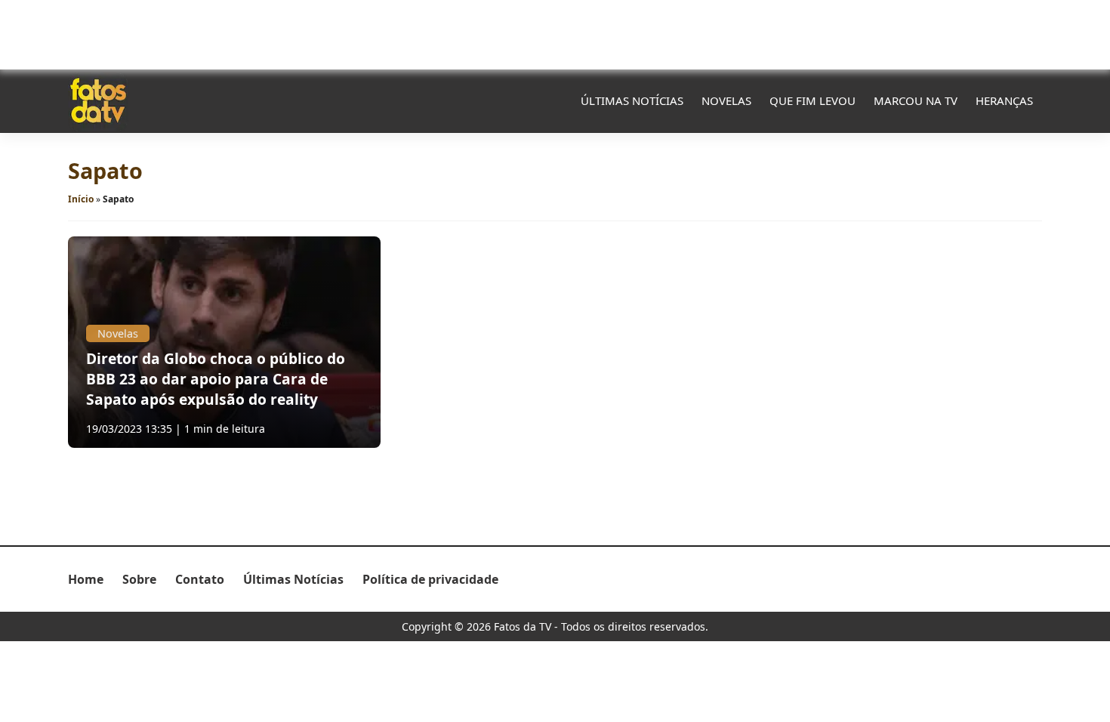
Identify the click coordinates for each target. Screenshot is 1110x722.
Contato (199, 579)
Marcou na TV (915, 100)
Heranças (1004, 100)
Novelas (726, 100)
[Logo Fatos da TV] (98, 100)
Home (85, 579)
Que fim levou (812, 100)
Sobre (139, 579)
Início (81, 199)
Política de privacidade (430, 579)
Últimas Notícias (632, 100)
